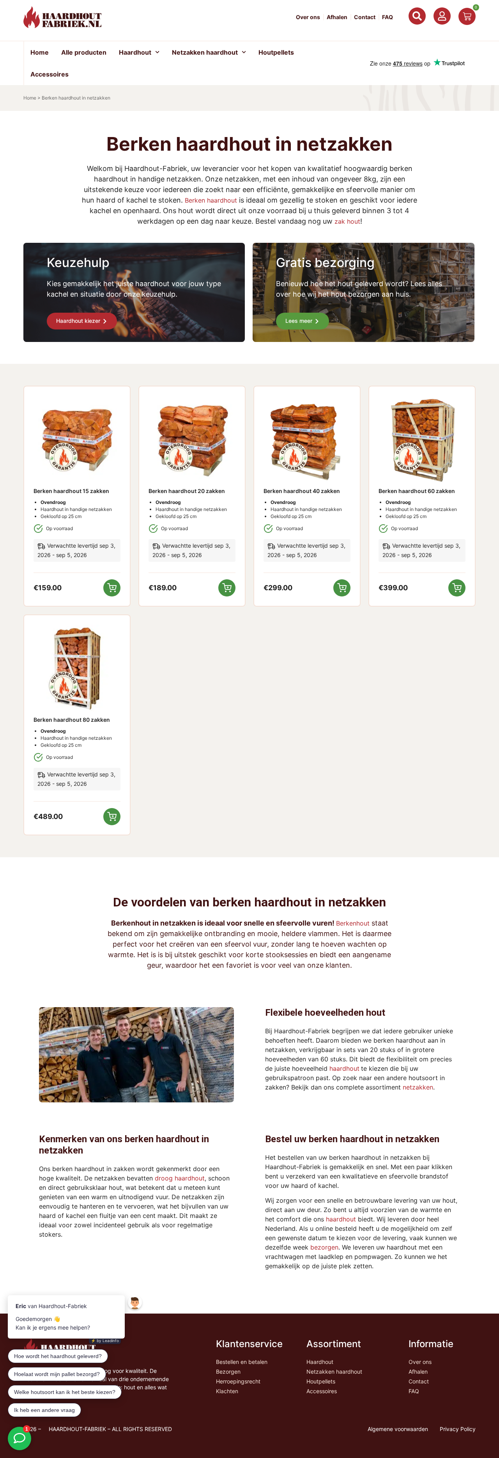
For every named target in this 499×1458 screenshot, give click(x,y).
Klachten (227, 1391)
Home (39, 52)
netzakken (418, 1087)
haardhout (344, 1068)
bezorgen (324, 1247)
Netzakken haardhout (205, 52)
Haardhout (135, 52)
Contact (364, 17)
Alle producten (83, 52)
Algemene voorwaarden (398, 1429)
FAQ (387, 17)
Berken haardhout (211, 200)
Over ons (308, 17)
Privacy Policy (458, 1429)
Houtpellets (276, 52)
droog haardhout (180, 1178)
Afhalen (337, 17)
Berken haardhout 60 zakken (417, 491)
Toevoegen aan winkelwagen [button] (111, 587)
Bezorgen (228, 1371)
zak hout (347, 221)
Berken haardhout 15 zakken (71, 491)
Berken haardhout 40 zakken (302, 491)
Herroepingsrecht (238, 1381)
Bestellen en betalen (241, 1361)
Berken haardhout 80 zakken (72, 719)
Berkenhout (353, 923)
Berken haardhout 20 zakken (187, 491)
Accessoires (49, 74)
